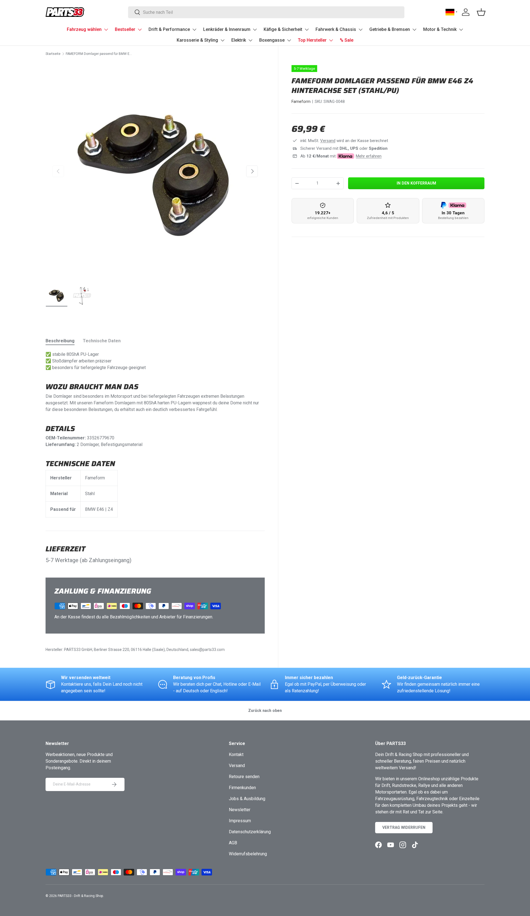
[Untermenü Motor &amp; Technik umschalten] (461, 29)
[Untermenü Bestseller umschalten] (139, 29)
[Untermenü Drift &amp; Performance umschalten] (194, 29)
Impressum (240, 820)
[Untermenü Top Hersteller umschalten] (331, 40)
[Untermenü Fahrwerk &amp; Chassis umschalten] (360, 29)
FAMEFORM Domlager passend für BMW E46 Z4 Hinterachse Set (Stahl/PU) (99, 54)
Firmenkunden (242, 787)
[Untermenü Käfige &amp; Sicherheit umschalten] (306, 29)
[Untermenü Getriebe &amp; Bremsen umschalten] (414, 29)
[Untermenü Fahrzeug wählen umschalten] (106, 29)
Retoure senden (244, 776)
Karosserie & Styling (197, 40)
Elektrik (238, 40)
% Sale (346, 40)
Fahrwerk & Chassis (336, 29)
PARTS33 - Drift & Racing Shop (80, 896)
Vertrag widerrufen (403, 827)
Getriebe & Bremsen (389, 29)
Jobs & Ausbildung (247, 798)
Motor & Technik (440, 29)
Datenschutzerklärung (250, 831)
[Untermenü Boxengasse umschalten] (289, 40)
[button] (481, 12)
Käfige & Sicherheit (283, 29)
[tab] (60, 341)
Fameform (301, 101)
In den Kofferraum (416, 183)
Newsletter (239, 809)
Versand (327, 140)
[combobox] (266, 12)
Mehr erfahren (368, 156)
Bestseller (125, 29)
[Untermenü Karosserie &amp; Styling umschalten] (222, 40)
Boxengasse (272, 40)
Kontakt (236, 754)
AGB (233, 842)
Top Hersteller (312, 40)
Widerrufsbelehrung (248, 853)
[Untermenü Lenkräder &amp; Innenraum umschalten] (254, 29)
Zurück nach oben (265, 710)
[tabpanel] (155, 434)
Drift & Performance (169, 29)
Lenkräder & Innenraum (226, 29)
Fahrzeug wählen (84, 29)
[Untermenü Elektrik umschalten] (250, 40)
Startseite (53, 54)
